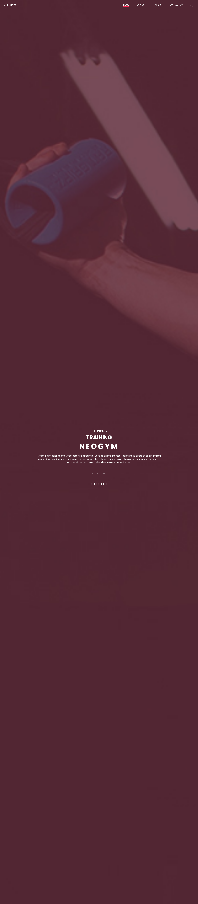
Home (126, 4)
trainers (157, 4)
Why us (141, 4)
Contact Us (176, 4)
